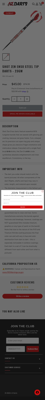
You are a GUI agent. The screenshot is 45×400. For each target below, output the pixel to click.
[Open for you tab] (37, 392)
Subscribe (22, 207)
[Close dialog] (42, 191)
